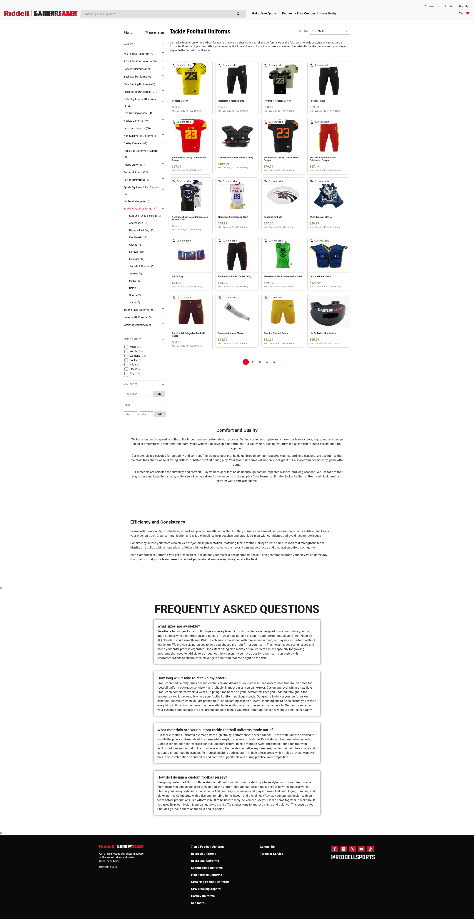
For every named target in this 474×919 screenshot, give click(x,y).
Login (449, 6)
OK (159, 393)
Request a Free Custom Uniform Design (309, 13)
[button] (144, 42)
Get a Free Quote (264, 13)
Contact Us (432, 6)
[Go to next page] (281, 362)
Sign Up (463, 6)
